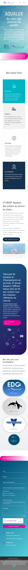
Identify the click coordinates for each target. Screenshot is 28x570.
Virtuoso (14, 429)
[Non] (26, 565)
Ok (14, 567)
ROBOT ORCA (14, 411)
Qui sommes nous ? (10, 322)
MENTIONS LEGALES (13, 558)
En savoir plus (11, 239)
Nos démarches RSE (11, 458)
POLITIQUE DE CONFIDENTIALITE (13, 560)
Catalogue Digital (14, 441)
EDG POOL (14, 393)
